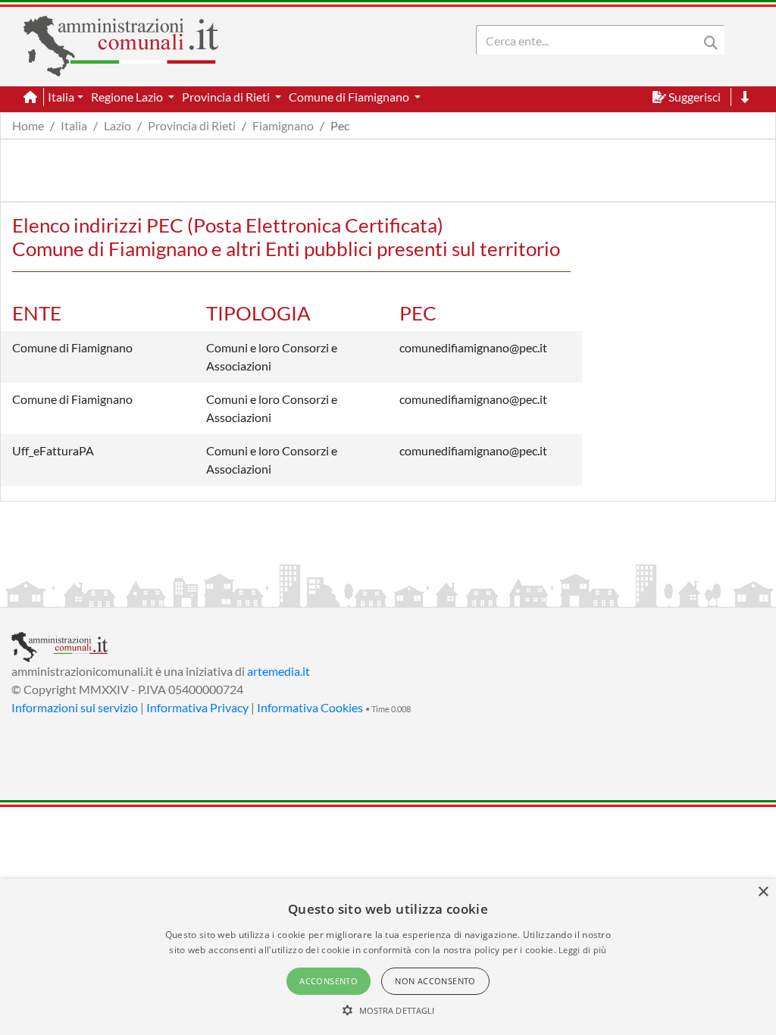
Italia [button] (61, 96)
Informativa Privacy (197, 707)
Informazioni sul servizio (74, 707)
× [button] (762, 892)
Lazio (117, 125)
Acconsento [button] (328, 981)
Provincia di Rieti (192, 125)
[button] (388, 1010)
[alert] (388, 957)
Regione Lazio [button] (128, 96)
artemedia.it (278, 671)
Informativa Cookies (310, 707)
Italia (74, 125)
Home (28, 125)
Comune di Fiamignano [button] (350, 96)
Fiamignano (283, 125)
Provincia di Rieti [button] (227, 96)
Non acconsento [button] (435, 981)
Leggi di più (583, 949)
